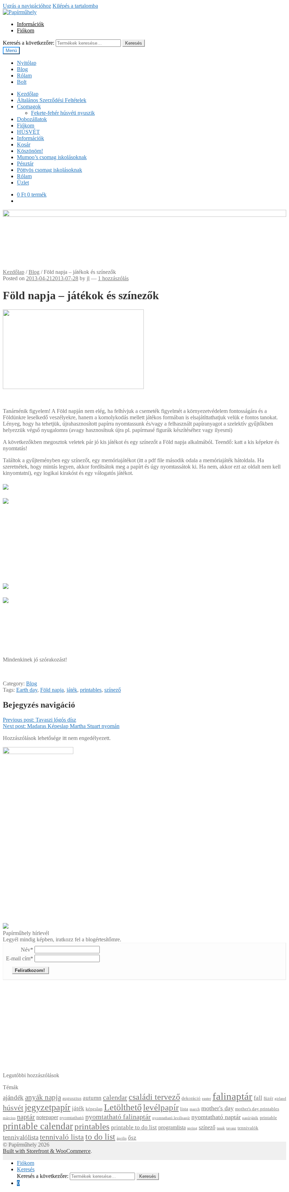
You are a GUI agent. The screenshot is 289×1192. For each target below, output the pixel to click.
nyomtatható (72, 1117)
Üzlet (23, 183)
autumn (92, 1097)
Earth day (26, 690)
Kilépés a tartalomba (75, 6)
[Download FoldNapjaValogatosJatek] (5, 598)
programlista (172, 1127)
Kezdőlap (27, 94)
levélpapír (161, 1107)
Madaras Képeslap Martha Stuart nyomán (61, 726)
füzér (268, 1098)
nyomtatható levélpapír (171, 1118)
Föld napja (52, 690)
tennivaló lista (62, 1137)
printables (91, 690)
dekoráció (191, 1098)
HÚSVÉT (28, 132)
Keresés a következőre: (28, 43)
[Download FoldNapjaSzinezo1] (5, 485)
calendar (115, 1097)
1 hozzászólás (113, 278)
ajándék (13, 1097)
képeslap (94, 1108)
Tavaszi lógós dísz (39, 720)
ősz (132, 1137)
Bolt (21, 82)
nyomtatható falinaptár (118, 1117)
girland (280, 1098)
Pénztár (25, 164)
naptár (26, 1117)
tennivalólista (20, 1137)
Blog (22, 69)
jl (88, 278)
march (195, 1109)
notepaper (47, 1117)
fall (258, 1097)
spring (192, 1128)
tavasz (231, 1128)
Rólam (24, 76)
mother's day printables (257, 1108)
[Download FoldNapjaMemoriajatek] (5, 499)
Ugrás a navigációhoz (27, 6)
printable (268, 1117)
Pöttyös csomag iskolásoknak (49, 170)
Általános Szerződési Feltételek (51, 100)
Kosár (23, 145)
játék (72, 690)
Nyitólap (26, 63)
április (122, 1138)
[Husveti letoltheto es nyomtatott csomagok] (5, 927)
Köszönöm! (30, 151)
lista (184, 1108)
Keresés (133, 43)
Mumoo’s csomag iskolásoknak (52, 157)
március (9, 1118)
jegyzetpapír (47, 1107)
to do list (100, 1136)
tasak (221, 1128)
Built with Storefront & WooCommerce (47, 1151)
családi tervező (154, 1097)
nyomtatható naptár (216, 1117)
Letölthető (123, 1107)
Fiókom (25, 30)
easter (206, 1098)
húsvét (13, 1108)
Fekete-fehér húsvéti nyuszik (63, 113)
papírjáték (250, 1118)
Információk (30, 24)
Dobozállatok (32, 119)
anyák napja (43, 1097)
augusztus (71, 1098)
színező (112, 690)
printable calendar (38, 1126)
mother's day (217, 1108)
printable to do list (134, 1127)
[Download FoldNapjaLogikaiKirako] (5, 584)
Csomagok (29, 106)
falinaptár (232, 1096)
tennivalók (248, 1127)
